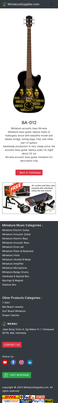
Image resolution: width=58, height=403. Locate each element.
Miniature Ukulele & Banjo (16, 259)
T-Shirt (6, 302)
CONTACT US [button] (12, 344)
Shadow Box (9, 284)
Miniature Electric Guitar (15, 230)
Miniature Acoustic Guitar (16, 234)
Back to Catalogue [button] (29, 172)
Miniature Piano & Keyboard (17, 251)
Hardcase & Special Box (15, 276)
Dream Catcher (10, 315)
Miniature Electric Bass (15, 238)
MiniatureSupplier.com (23, 4)
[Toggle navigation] (51, 4)
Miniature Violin (11, 255)
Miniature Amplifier (12, 263)
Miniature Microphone (14, 267)
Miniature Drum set (13, 246)
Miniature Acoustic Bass (15, 242)
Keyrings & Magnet (12, 280)
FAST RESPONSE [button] (18, 374)
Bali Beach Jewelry (12, 306)
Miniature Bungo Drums (15, 272)
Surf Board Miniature (14, 310)
